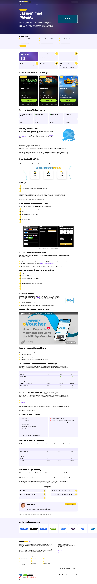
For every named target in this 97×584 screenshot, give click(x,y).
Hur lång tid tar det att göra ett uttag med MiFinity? (62, 494)
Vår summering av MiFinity (65, 43)
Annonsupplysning (61, 552)
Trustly (22, 399)
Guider (22, 566)
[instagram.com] (66, 575)
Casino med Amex (43, 529)
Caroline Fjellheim (35, 514)
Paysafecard (39, 297)
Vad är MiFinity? (23, 490)
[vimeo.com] (59, 575)
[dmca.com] (28, 575)
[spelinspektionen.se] (20, 575)
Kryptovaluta (23, 403)
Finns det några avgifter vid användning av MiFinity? (62, 490)
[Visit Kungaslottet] (68, 81)
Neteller (47, 443)
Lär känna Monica (70, 504)
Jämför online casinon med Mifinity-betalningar (49, 45)
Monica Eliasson (24, 514)
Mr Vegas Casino (67, 122)
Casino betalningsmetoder (27, 4)
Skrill (44, 443)
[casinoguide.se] (24, 580)
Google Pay (53, 528)
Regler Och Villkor (47, 561)
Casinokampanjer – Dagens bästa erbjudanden (24, 563)
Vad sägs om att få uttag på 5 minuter (47, 263)
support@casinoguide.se (62, 548)
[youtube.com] (63, 575)
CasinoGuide (20, 4)
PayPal (92, 528)
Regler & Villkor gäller (31, 102)
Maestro (63, 528)
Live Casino (34, 558)
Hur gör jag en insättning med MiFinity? (28, 494)
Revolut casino (34, 529)
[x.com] (77, 575)
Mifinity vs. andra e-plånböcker (66, 41)
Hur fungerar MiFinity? (25, 43)
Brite (73, 528)
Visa (21, 400)
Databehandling (47, 563)
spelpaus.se (28, 102)
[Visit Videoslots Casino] (48, 81)
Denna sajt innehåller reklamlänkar (64, 550)
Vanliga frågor (63, 45)
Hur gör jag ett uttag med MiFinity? (27, 497)
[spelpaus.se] (22, 577)
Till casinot (28, 100)
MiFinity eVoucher (44, 41)
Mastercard (23, 402)
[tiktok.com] (70, 575)
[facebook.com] (73, 575)
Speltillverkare (35, 561)
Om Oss (45, 558)
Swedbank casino (24, 529)
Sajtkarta (34, 563)
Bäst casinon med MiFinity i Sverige (27, 38)
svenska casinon (43, 21)
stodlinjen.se (25, 102)
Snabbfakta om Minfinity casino (26, 41)
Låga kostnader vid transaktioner (47, 43)
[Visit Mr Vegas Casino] (28, 81)
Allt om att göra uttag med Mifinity (47, 38)
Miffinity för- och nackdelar (65, 38)
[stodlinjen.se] (31, 577)
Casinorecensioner (24, 558)
